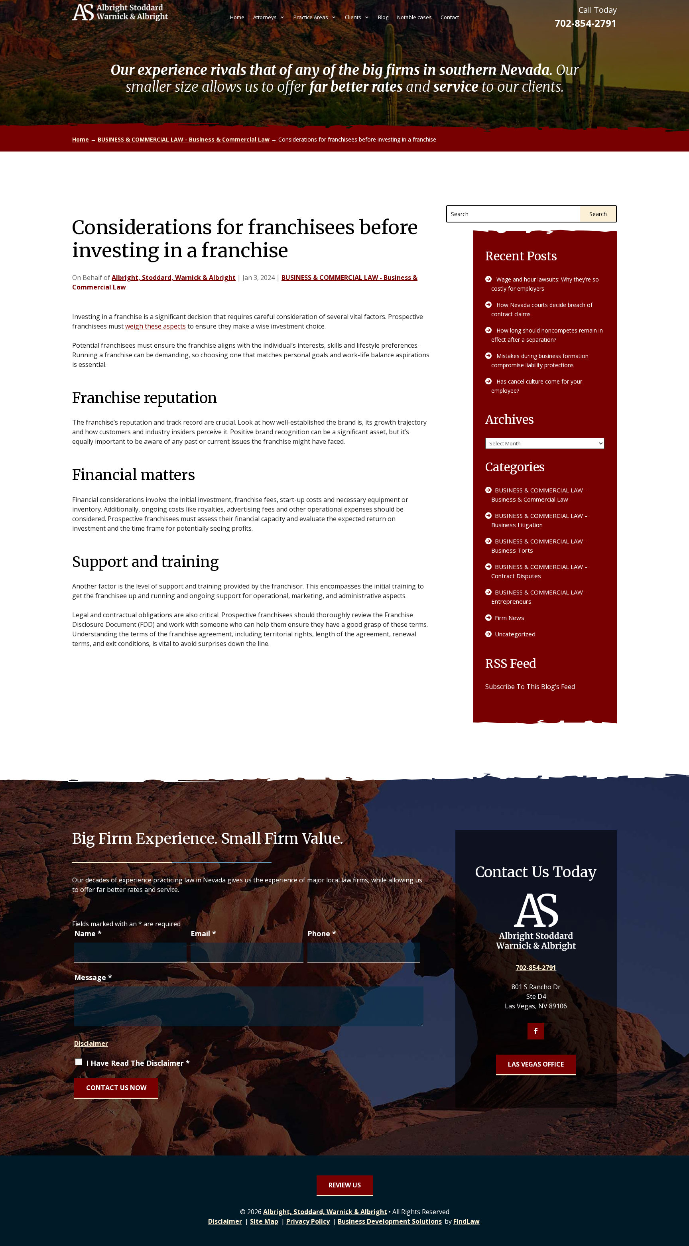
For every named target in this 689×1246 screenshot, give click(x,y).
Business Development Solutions (390, 1221)
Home (237, 17)
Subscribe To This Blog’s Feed (530, 686)
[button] (681, 1188)
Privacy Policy (308, 1221)
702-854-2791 (586, 23)
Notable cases (414, 17)
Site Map (264, 1221)
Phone (321, 933)
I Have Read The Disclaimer (138, 1063)
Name (88, 933)
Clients (353, 17)
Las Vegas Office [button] (536, 1064)
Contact (450, 17)
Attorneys (265, 17)
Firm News (509, 618)
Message (93, 977)
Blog (383, 17)
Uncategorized (515, 634)
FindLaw (466, 1221)
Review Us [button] (345, 1185)
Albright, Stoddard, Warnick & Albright (174, 277)
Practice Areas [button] (310, 17)
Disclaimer (91, 1043)
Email (203, 933)
